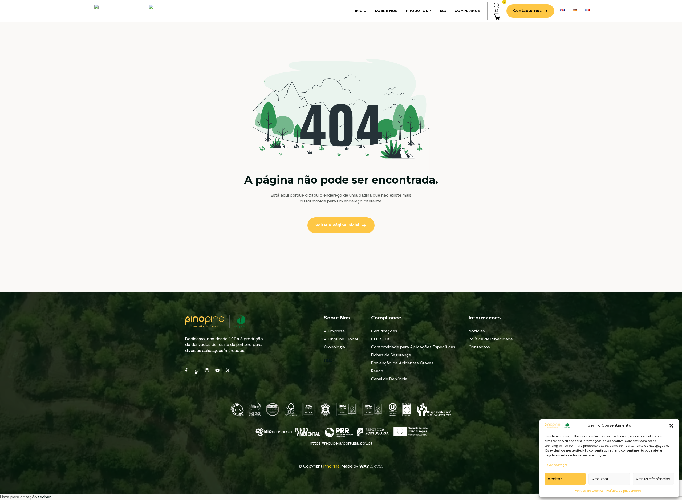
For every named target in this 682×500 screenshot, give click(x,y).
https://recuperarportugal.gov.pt (341, 443)
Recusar (600, 478)
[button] (671, 425)
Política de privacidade (623, 491)
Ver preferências (653, 478)
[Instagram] (207, 370)
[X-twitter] (228, 370)
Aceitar (554, 478)
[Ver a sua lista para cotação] (497, 16)
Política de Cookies (589, 491)
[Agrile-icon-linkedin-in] (196, 372)
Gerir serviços (557, 465)
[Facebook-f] (186, 370)
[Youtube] (217, 370)
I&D (328, 360)
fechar (44, 497)
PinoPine (331, 466)
